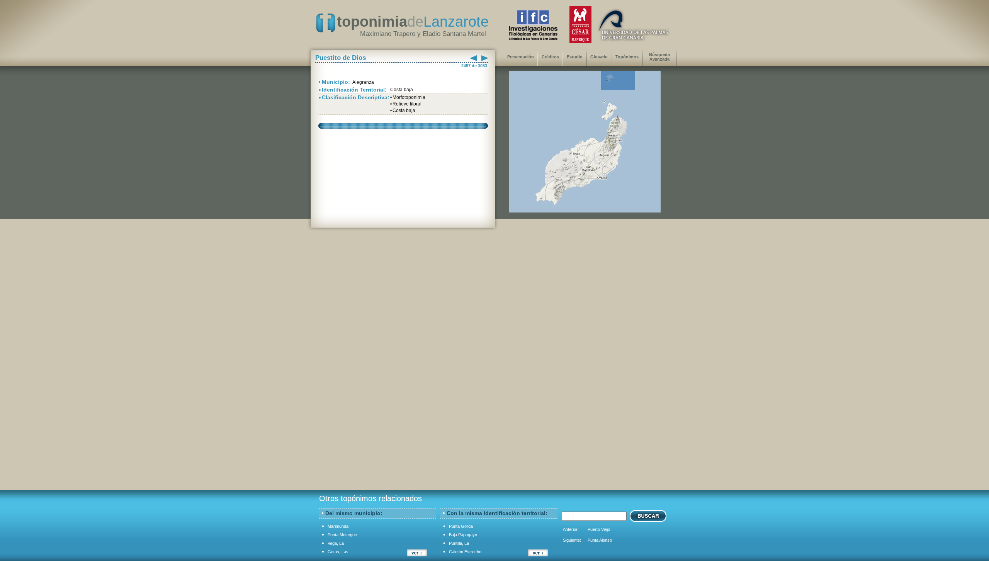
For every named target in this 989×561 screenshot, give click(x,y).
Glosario (599, 56)
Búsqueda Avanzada (659, 56)
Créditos (550, 56)
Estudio (575, 56)
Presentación (520, 56)
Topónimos (627, 56)
